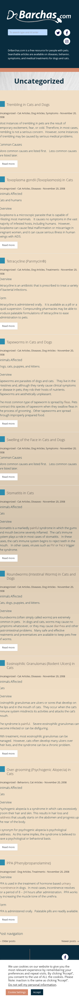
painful (34, 528)
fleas (67, 402)
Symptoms (52, 113)
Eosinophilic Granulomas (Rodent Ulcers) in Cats (41, 665)
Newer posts (70, 941)
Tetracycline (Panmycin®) (26, 261)
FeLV (62, 545)
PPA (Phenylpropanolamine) (29, 863)
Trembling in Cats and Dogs (28, 104)
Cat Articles (23, 113)
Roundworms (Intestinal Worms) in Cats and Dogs (41, 576)
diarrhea (59, 626)
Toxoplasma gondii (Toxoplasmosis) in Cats (40, 180)
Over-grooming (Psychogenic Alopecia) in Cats (39, 771)
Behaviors (23, 782)
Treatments (52, 269)
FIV (53, 545)
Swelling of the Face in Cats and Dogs (36, 439)
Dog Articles (38, 113)
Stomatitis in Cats (20, 493)
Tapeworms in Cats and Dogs (29, 342)
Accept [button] (37, 992)
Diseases (36, 188)
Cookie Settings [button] (17, 992)
